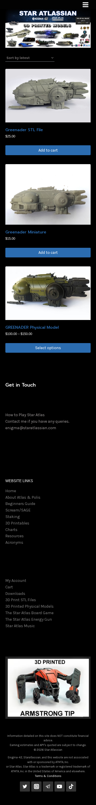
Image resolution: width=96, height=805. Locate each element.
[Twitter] (25, 786)
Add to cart (48, 150)
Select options (48, 347)
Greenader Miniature (25, 232)
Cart (9, 587)
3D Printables (17, 523)
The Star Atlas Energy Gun (28, 619)
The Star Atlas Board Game (29, 612)
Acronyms (14, 542)
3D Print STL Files (20, 599)
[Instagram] (36, 786)
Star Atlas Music (20, 625)
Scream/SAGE (18, 510)
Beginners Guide (20, 503)
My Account (15, 580)
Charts (11, 529)
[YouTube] (59, 786)
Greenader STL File (24, 130)
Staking (12, 516)
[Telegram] (48, 786)
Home (10, 490)
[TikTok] (71, 786)
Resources (14, 535)
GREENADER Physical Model (32, 327)
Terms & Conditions (48, 776)
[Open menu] (85, 4)
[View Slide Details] (48, 688)
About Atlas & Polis (22, 497)
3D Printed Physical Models (29, 606)
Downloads (15, 593)
